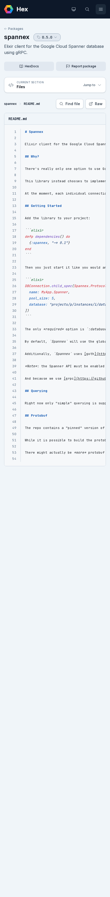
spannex (16, 37)
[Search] (87, 9)
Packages (15, 29)
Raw (99, 104)
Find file (72, 104)
